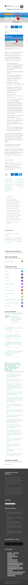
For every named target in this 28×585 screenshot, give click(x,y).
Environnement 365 (9, 290)
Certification (7, 277)
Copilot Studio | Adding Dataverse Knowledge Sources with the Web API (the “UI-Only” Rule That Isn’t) (15, 399)
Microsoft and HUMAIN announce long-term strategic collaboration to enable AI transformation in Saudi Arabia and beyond (14, 385)
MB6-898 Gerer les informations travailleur (14, 564)
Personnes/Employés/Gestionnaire (12, 299)
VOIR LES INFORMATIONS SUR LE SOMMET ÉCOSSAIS (13, 155)
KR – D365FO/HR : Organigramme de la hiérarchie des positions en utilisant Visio (14, 513)
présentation (14, 83)
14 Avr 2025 (16, 356)
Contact (8, 30)
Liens (7, 20)
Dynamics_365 (10, 196)
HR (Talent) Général (9, 261)
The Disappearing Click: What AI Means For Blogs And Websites (13, 374)
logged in (13, 233)
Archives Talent (10, 17)
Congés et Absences (9, 284)
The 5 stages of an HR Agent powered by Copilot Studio (13, 425)
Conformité (7, 280)
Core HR (6, 287)
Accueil (8, 10)
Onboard (7, 296)
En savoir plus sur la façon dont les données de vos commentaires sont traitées (13, 241)
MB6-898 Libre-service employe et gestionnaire (15, 568)
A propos (8, 27)
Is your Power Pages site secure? (14, 415)
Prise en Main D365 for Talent (11, 303)
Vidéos (7, 23)
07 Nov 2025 (16, 338)
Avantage (7, 274)
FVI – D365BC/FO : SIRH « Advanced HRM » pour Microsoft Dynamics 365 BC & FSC (13, 344)
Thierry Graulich (8, 464)
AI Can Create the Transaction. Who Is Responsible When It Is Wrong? (14, 392)
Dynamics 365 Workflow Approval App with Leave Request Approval (14, 420)
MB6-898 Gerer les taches (13, 566)
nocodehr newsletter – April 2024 (14, 449)
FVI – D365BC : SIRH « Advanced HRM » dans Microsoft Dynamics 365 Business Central (14, 352)
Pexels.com (8, 49)
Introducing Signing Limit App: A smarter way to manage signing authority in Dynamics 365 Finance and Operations (14, 432)
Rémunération (8, 306)
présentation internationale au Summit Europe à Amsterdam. (15, 97)
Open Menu (21, 6)
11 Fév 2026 (16, 331)
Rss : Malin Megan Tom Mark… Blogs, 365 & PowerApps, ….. (12, 369)
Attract (6, 271)
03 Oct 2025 (16, 347)
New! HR (8, 13)
